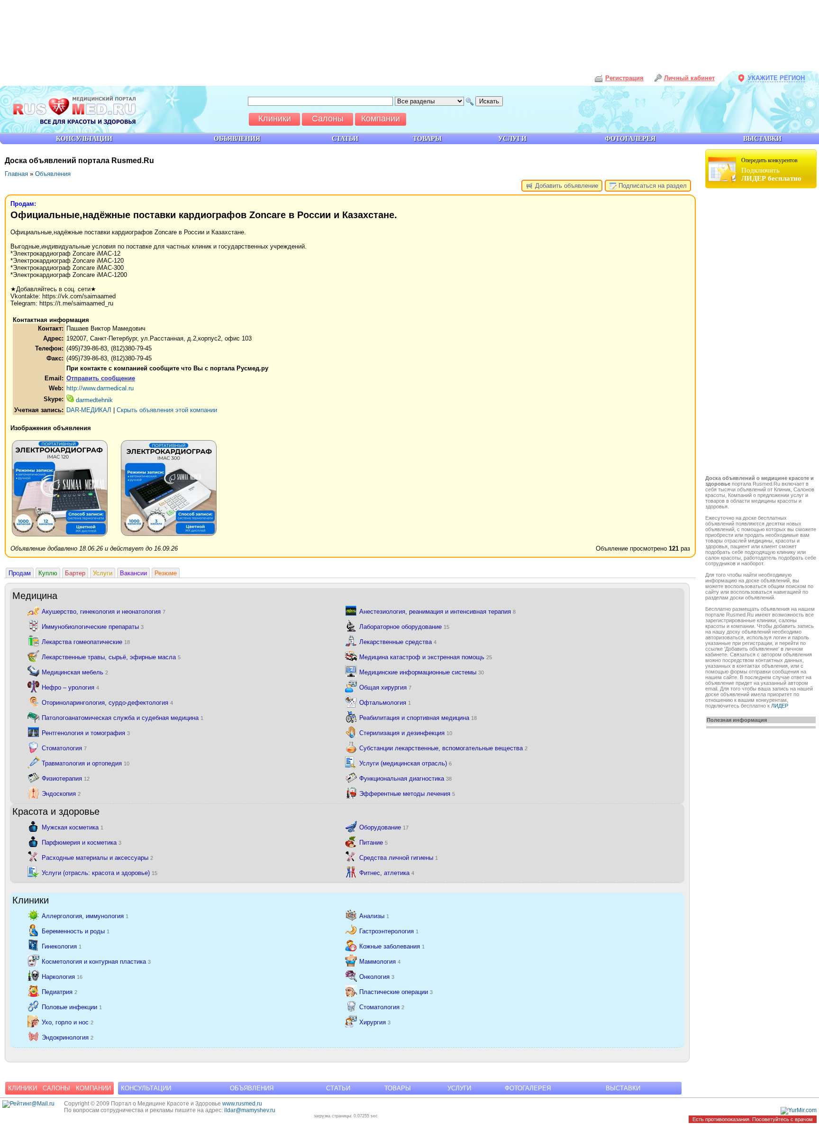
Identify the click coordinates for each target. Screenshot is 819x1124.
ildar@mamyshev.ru (249, 1110)
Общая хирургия (385, 687)
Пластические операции (396, 991)
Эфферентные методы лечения (407, 793)
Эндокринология (67, 1037)
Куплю (47, 573)
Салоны (56, 1088)
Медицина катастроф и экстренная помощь (425, 656)
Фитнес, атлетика (386, 872)
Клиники (22, 1088)
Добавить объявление (565, 185)
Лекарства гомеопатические (86, 641)
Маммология (379, 961)
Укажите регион (776, 78)
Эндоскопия (61, 793)
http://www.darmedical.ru (100, 388)
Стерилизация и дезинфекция (405, 732)
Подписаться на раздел (652, 185)
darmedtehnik (93, 400)
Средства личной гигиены (398, 857)
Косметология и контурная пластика (96, 961)
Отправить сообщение (100, 378)
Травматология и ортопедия (85, 762)
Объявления (53, 173)
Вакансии (133, 573)
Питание (373, 842)
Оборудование (384, 826)
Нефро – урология (70, 687)
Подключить (771, 169)
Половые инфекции (72, 1006)
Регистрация (624, 78)
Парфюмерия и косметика (81, 842)
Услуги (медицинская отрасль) (405, 762)
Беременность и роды (75, 930)
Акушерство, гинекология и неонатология (103, 611)
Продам (20, 573)
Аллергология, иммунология (85, 915)
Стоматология (64, 747)
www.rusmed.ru (242, 1103)
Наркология (62, 976)
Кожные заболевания (392, 945)
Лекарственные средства (398, 641)
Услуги (102, 573)
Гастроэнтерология (389, 930)
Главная (16, 173)
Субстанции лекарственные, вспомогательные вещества (443, 747)
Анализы (374, 915)
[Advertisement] (762, 333)
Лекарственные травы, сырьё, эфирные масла (111, 656)
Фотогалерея (528, 1088)
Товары (397, 1088)
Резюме (166, 573)
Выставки (623, 1088)
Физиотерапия (66, 778)
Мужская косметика (72, 826)
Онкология (376, 976)
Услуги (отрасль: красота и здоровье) (99, 872)
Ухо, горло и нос (67, 1021)
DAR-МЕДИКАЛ (88, 410)
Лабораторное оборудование (404, 626)
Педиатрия (59, 991)
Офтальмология (385, 702)
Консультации (146, 1088)
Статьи (338, 1088)
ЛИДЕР (779, 706)
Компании (93, 1088)
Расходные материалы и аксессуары (97, 857)
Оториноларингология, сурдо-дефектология (107, 702)
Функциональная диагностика (405, 778)
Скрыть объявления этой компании (167, 410)
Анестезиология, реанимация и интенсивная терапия (437, 611)
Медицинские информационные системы (421, 671)
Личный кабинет (689, 78)
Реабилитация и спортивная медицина (418, 717)
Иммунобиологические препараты (93, 626)
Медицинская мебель (75, 671)
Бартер (75, 573)
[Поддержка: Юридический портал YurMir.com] (799, 1110)
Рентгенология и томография (86, 732)
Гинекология (62, 945)
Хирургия (375, 1021)
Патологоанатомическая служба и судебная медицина (122, 717)
